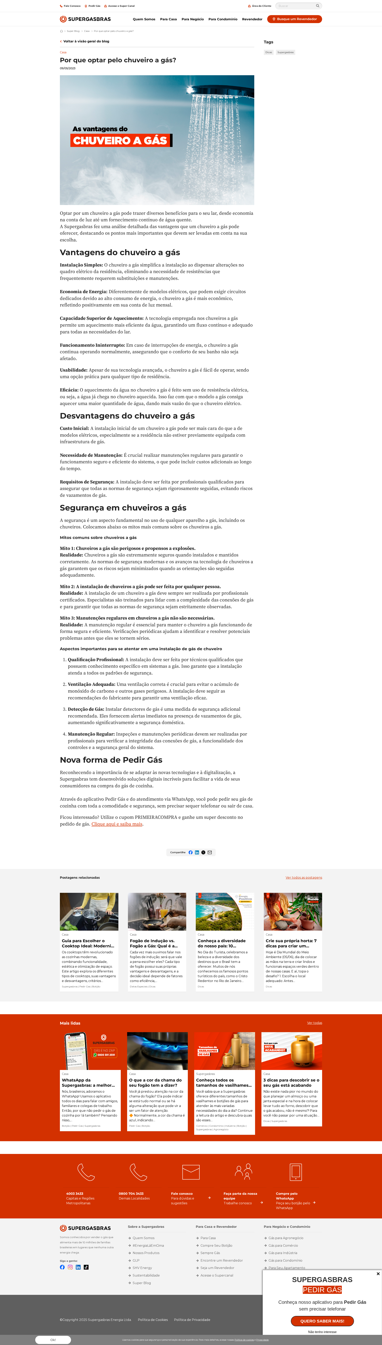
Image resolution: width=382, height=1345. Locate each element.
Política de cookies (244, 1339)
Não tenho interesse (322, 1332)
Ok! (53, 1340)
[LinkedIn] (78, 1267)
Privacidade (262, 1339)
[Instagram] (70, 1267)
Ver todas (314, 1023)
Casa (63, 52)
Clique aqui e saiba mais (117, 824)
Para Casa (168, 19)
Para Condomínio (223, 19)
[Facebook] (62, 1267)
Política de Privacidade (192, 1320)
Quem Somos (144, 19)
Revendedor (252, 19)
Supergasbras (286, 52)
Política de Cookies (153, 1320)
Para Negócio (193, 19)
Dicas (268, 52)
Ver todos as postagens (304, 877)
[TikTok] (86, 1267)
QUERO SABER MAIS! (322, 1321)
